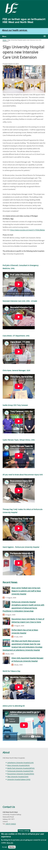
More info (10, 843)
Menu (4, 36)
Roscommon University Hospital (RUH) (20, 774)
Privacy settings (24, 831)
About (6, 752)
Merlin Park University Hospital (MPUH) (20, 768)
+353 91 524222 (10, 824)
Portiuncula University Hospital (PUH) (20, 771)
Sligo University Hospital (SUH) (17, 777)
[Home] (11, 8)
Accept (4, 847)
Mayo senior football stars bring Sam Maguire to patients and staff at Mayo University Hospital (26, 591)
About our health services (15, 30)
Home (4, 40)
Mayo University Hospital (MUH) (18, 765)
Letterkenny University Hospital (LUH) (20, 763)
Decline (12, 847)
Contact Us (9, 806)
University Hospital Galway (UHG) (18, 779)
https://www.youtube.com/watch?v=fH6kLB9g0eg (27, 230)
